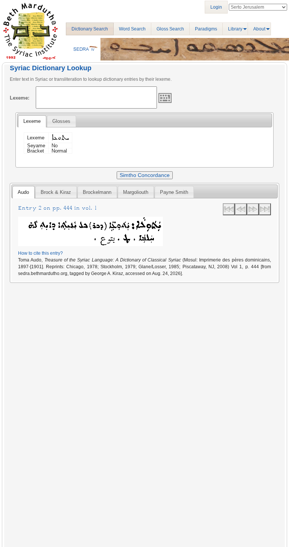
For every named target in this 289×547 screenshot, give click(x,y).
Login (216, 7)
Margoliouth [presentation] (135, 192)
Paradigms (206, 29)
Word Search (132, 29)
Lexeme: (19, 98)
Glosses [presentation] (61, 121)
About (259, 29)
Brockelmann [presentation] (97, 192)
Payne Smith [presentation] (174, 192)
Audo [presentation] (23, 192)
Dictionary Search (89, 29)
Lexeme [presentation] (32, 121)
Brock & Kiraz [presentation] (56, 192)
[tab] (32, 121)
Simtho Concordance (145, 175)
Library (235, 29)
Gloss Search (170, 29)
